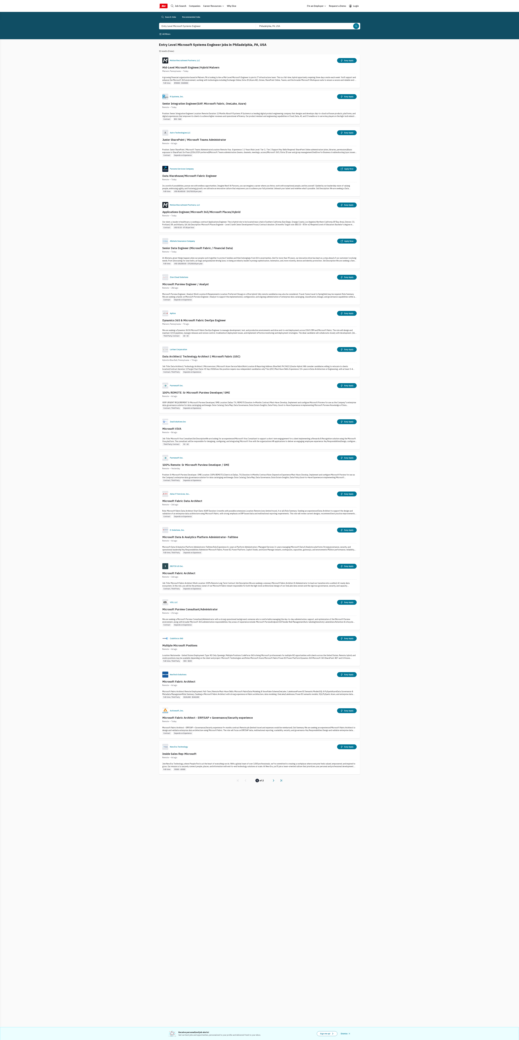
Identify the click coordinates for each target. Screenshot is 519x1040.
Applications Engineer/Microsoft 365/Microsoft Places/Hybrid (201, 212)
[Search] (356, 26)
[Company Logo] (165, 60)
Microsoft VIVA (171, 429)
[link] (238, 780)
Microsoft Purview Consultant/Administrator (190, 609)
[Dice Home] (163, 6)
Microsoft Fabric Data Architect (182, 501)
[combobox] (204, 26)
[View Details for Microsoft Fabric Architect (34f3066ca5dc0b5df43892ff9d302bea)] (259, 685)
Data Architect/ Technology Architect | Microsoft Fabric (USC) (201, 356)
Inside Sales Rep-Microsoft (179, 754)
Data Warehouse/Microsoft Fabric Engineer (189, 176)
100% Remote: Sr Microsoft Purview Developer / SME (195, 465)
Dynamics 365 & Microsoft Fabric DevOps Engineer (194, 320)
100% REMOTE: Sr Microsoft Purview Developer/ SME (196, 392)
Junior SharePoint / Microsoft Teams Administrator (194, 140)
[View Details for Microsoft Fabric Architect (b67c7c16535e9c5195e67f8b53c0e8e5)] (259, 577)
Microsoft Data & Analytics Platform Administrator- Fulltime (200, 537)
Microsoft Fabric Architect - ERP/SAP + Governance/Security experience (207, 717)
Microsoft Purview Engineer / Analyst (185, 284)
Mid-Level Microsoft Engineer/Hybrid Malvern (190, 67)
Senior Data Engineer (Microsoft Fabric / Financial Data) (197, 248)
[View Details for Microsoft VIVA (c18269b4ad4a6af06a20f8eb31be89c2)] (259, 432)
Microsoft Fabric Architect (178, 573)
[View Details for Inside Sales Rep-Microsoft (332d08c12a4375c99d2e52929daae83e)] (259, 757)
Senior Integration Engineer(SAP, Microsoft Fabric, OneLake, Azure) (204, 103)
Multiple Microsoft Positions (179, 645)
